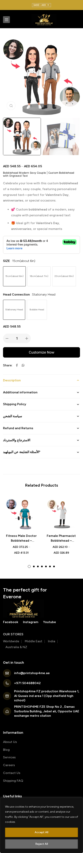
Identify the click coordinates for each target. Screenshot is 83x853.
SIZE (19, 261)
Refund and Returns (18, 428)
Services (9, 757)
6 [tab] (50, 566)
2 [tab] (34, 566)
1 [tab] (29, 566)
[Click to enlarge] (11, 106)
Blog (6, 750)
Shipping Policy (14, 404)
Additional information (20, 392)
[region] (41, 825)
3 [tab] (38, 566)
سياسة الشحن (12, 416)
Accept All (41, 832)
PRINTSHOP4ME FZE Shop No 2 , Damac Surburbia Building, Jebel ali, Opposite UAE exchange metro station (46, 711)
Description (12, 380)
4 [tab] (42, 566)
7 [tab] (54, 566)
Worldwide (11, 641)
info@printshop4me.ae (32, 673)
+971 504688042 (27, 683)
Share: (7, 365)
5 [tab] (46, 566)
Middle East (33, 641)
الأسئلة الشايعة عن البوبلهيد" (21, 452)
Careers (9, 765)
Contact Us (11, 773)
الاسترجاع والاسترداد (16, 440)
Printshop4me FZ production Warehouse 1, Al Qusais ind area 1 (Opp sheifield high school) (46, 695)
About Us (10, 742)
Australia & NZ (16, 647)
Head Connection (29, 294)
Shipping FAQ (13, 781)
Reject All (41, 844)
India (51, 641)
